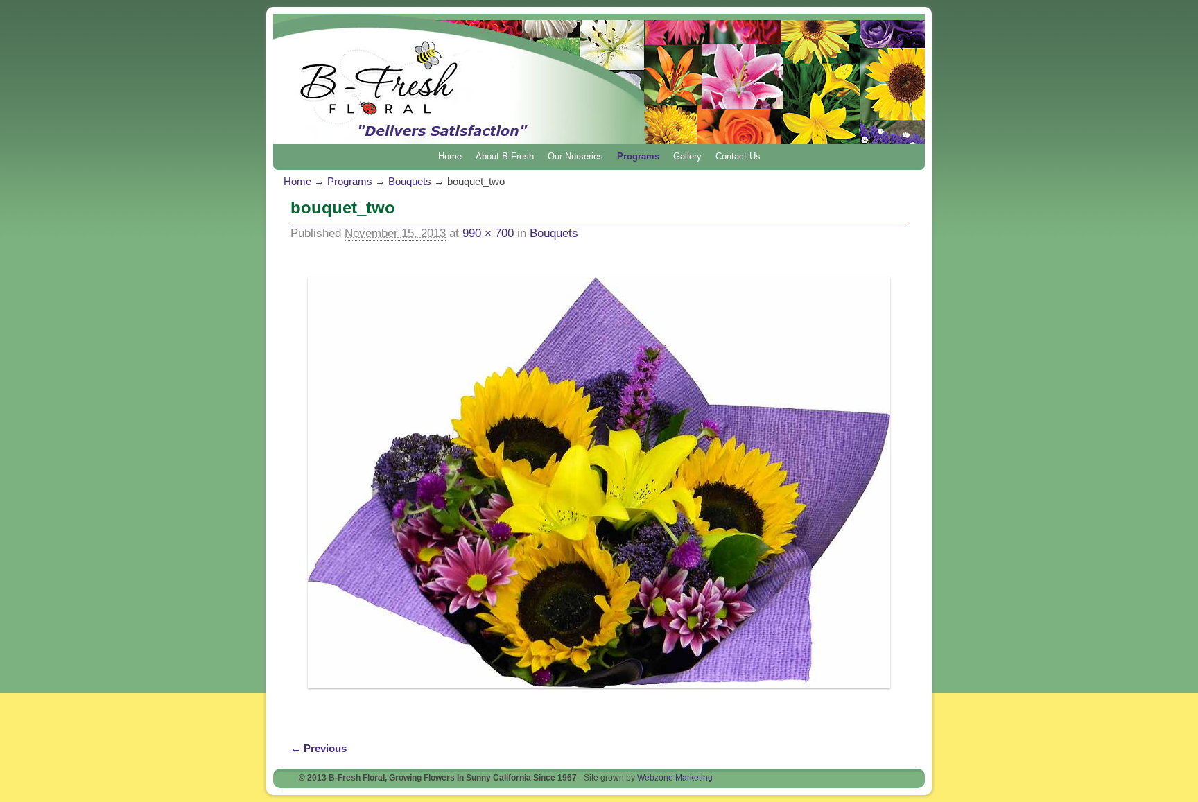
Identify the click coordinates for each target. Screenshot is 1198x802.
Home (450, 156)
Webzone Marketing (675, 778)
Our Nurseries (575, 156)
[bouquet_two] (599, 483)
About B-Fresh (505, 156)
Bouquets (409, 181)
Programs (638, 156)
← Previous (318, 748)
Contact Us (738, 156)
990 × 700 (488, 233)
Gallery (687, 156)
